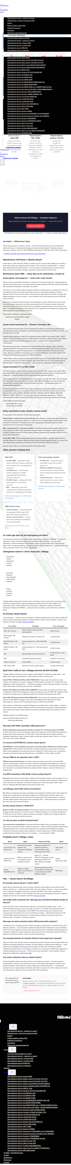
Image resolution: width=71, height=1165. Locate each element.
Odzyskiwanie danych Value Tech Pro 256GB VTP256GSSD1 (26, 130)
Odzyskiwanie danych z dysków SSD (19, 45)
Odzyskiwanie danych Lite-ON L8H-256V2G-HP (22, 96)
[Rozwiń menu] (2, 162)
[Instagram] (61, 1018)
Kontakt (6, 144)
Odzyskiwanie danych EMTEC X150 (18, 70)
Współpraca (8, 140)
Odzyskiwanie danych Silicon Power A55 (20, 126)
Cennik (6, 137)
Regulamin (10, 30)
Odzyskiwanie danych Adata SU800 (18, 58)
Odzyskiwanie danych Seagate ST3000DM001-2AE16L (24, 121)
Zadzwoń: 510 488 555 (36, 226)
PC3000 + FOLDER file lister (13, 135)
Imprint (9, 23)
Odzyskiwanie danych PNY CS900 (18, 109)
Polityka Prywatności (14, 28)
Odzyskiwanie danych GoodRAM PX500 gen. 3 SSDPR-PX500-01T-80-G (29, 87)
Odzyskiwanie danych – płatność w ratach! (20, 18)
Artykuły (7, 52)
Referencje (7, 142)
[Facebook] (58, 1018)
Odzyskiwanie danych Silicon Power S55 (20, 123)
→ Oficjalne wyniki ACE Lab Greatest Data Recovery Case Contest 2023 (24, 253)
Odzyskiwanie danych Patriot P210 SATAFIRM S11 (23, 104)
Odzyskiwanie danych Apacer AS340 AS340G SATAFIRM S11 (26, 67)
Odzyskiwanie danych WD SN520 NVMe (19, 133)
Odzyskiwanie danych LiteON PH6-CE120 (20, 101)
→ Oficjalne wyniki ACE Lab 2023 (31, 990)
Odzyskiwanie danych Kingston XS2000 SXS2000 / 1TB (24, 94)
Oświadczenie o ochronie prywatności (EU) (21, 21)
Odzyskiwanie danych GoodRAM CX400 (19, 79)
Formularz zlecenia (13, 147)
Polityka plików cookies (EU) (16, 25)
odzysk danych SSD (26, 953)
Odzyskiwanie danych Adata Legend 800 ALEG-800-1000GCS (26, 65)
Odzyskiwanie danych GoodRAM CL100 (19, 75)
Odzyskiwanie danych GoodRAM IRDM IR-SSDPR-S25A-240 (26, 82)
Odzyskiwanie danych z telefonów (18, 50)
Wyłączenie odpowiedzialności (17, 33)
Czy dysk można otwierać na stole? (18, 38)
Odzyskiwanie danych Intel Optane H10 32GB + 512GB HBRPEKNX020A (29, 89)
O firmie (6, 1027)
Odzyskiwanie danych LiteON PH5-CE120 (20, 99)
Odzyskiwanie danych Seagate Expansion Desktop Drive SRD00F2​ (28, 116)
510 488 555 (33, 547)
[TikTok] (69, 1018)
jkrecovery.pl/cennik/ (28, 622)
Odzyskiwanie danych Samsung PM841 (19, 111)
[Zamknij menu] (0, 1021)
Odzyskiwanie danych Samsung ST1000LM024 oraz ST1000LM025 (28, 113)
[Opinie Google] (64, 1018)
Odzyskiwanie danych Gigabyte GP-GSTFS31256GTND (24, 72)
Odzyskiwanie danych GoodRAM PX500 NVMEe (22, 84)
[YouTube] (66, 1018)
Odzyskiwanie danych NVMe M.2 (17, 48)
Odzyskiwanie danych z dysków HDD (19, 43)
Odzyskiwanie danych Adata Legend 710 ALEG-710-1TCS (25, 60)
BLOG (6, 1072)
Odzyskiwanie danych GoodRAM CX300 (19, 77)
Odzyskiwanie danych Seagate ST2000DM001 (21, 118)
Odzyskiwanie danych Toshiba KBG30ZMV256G (22, 128)
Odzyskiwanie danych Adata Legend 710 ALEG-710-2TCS (25, 62)
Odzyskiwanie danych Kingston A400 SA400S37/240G (24, 92)
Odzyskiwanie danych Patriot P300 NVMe (20, 106)
